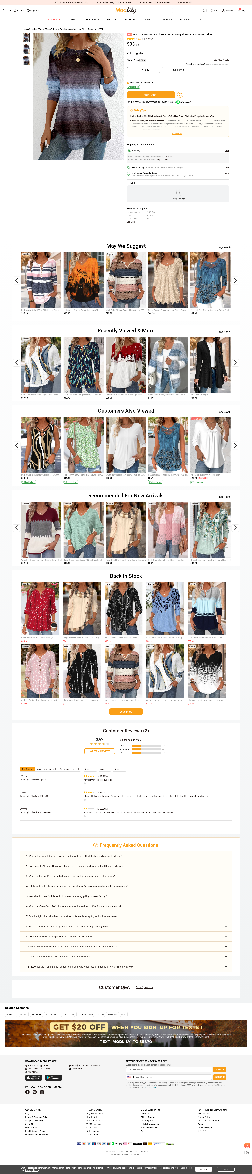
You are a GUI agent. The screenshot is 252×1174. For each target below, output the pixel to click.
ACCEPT (203, 1169)
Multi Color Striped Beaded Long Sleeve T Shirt (125, 700)
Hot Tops (23, 1014)
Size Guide (223, 60)
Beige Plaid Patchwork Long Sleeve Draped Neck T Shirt (88, 638)
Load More (126, 711)
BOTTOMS (167, 19)
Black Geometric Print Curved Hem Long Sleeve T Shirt (212, 700)
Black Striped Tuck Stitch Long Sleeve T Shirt (83, 700)
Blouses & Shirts (52, 1014)
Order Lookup (92, 1131)
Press (143, 1131)
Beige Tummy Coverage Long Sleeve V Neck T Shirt (128, 475)
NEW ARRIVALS (55, 19)
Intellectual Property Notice (209, 1120)
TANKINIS (148, 19)
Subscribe (219, 1070)
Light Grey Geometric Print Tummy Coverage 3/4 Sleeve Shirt (48, 560)
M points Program (94, 1120)
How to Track (31, 1127)
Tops (41, 29)
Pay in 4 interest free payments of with (152, 102)
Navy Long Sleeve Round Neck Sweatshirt (40, 395)
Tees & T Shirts (68, 1014)
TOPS (73, 19)
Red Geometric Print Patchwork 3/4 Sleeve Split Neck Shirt (47, 638)
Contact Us (91, 1127)
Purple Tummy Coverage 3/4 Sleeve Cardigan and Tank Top (216, 395)
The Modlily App (204, 1127)
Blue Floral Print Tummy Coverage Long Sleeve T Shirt (170, 638)
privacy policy (136, 1154)
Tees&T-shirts (51, 29)
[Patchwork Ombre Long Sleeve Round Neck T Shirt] (78, 96)
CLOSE (225, 1169)
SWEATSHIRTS (92, 19)
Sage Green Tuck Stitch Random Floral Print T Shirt (213, 310)
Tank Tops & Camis (85, 1014)
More (227, 150)
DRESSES (111, 19)
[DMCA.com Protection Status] (170, 1144)
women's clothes (30, 29)
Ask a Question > (144, 987)
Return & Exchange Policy (36, 1117)
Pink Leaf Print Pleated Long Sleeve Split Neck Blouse (45, 700)
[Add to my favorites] (180, 95)
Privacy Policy (203, 1117)
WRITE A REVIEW (100, 751)
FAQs (27, 1113)
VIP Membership (93, 1124)
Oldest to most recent (69, 769)
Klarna (200, 1124)
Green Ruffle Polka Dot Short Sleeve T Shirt (209, 475)
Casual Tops (112, 1014)
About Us (145, 1113)
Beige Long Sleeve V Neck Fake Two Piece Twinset (128, 395)
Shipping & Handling (34, 1120)
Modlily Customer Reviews (37, 1134)
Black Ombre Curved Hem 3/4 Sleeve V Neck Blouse (128, 638)
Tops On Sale (36, 1014)
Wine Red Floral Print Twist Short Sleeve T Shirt (42, 475)
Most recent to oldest (46, 769)
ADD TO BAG (151, 94)
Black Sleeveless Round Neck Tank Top (81, 475)
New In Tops (11, 1014)
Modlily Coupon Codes (35, 1131)
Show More (177, 133)
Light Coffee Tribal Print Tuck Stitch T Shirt (83, 310)
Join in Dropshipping (150, 1124)
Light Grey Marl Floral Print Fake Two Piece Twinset (87, 395)
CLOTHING (185, 19)
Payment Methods (94, 1113)
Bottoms (100, 1014)
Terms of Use (203, 1113)
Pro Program (147, 1120)
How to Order (92, 1117)
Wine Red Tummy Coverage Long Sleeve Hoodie (169, 475)
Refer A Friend (203, 1131)
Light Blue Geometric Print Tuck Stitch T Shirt (208, 638)
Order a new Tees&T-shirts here (217, 64)
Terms (146, 1088)
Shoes (123, 1014)
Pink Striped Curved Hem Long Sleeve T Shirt (41, 310)
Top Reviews (27, 769)
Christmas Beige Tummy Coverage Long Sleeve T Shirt (172, 310)
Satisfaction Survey (149, 1127)
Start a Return (92, 1134)
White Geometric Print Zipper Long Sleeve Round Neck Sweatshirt (175, 700)
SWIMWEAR (130, 19)
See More (131, 222)
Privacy (153, 1088)
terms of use (122, 1154)
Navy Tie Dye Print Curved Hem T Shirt (123, 310)
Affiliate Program (148, 1117)
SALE (201, 19)
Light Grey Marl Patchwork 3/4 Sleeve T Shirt (168, 395)
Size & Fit (29, 1124)
